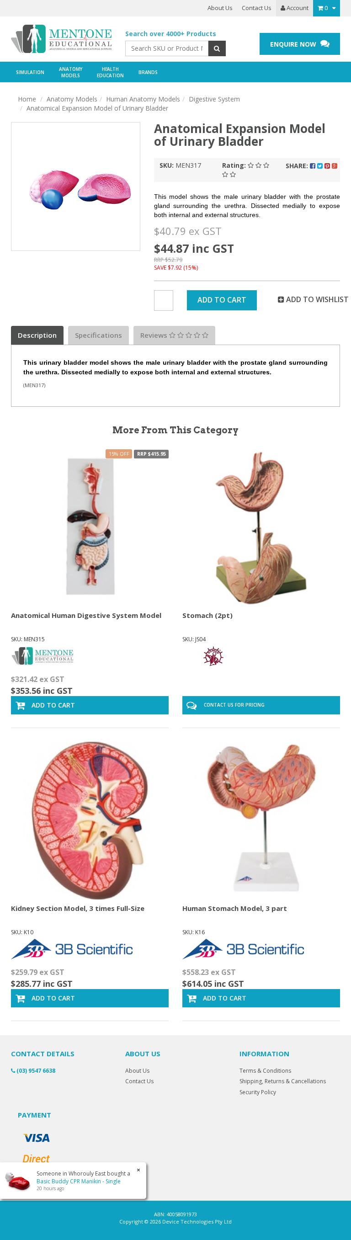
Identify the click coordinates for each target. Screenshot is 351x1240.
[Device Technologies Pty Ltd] (61, 39)
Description (37, 335)
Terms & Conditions (265, 1071)
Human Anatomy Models (143, 99)
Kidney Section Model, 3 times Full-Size (77, 908)
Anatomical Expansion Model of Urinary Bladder (97, 108)
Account (296, 8)
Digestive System (214, 99)
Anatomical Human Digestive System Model (86, 615)
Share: (298, 165)
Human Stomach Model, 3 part (234, 908)
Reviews (154, 335)
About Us (220, 8)
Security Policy (257, 1092)
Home (27, 99)
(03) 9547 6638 (35, 1071)
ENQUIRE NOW (294, 44)
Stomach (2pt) (207, 615)
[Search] (217, 48)
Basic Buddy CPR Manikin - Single (79, 1181)
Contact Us (256, 8)
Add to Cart (221, 300)
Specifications (98, 335)
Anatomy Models (72, 99)
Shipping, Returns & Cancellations (282, 1081)
